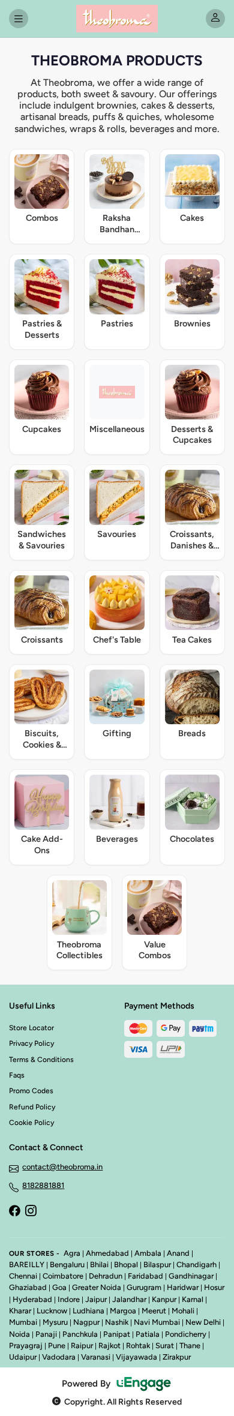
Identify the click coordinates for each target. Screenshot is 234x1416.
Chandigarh (196, 1264)
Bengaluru (67, 1264)
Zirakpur (177, 1356)
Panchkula (80, 1334)
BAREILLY (26, 1264)
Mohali (183, 1310)
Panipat (116, 1334)
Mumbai (23, 1322)
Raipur (82, 1345)
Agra (72, 1253)
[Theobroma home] (116, 18)
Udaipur (23, 1356)
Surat (164, 1345)
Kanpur (164, 1299)
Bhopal (126, 1264)
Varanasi (95, 1356)
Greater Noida (96, 1287)
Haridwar (183, 1287)
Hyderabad (32, 1299)
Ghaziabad (28, 1287)
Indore (69, 1299)
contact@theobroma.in (62, 1166)
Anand (178, 1253)
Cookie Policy (31, 1122)
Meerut (154, 1310)
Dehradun (105, 1275)
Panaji (46, 1334)
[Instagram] (30, 1212)
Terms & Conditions (41, 1059)
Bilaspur (157, 1264)
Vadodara (59, 1356)
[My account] (215, 18)
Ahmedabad (107, 1253)
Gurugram (144, 1287)
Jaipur (96, 1299)
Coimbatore (63, 1275)
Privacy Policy (31, 1043)
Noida (19, 1334)
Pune (56, 1345)
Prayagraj (26, 1345)
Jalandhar (129, 1299)
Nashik (116, 1322)
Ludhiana (88, 1310)
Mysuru (55, 1322)
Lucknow (52, 1310)
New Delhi (203, 1322)
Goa (59, 1287)
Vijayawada (136, 1356)
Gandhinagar (191, 1275)
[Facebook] (14, 1212)
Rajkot (109, 1345)
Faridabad (145, 1275)
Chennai (23, 1275)
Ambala (147, 1253)
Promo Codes (31, 1091)
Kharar (20, 1310)
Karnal (192, 1299)
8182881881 (43, 1185)
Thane (189, 1345)
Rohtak (138, 1345)
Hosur (214, 1287)
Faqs (17, 1075)
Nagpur (86, 1322)
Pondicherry (185, 1334)
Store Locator (31, 1028)
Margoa (123, 1310)
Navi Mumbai (157, 1322)
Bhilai (99, 1264)
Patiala (148, 1334)
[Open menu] (18, 18)
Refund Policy (32, 1107)
